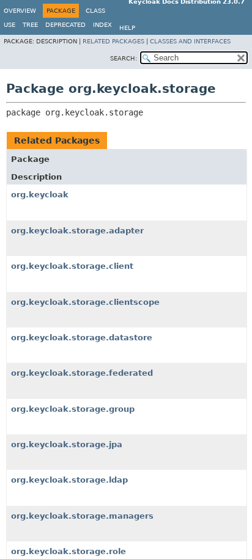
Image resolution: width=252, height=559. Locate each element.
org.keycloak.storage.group (73, 409)
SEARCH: (123, 58)
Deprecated (65, 24)
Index (102, 24)
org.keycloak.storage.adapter (77, 230)
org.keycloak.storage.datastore (81, 337)
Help (127, 27)
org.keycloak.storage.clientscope (85, 302)
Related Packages (113, 41)
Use (9, 24)
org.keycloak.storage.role (68, 551)
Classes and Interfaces (190, 41)
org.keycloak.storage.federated (82, 373)
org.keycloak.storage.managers (82, 516)
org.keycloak (40, 194)
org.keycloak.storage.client (72, 266)
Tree (30, 24)
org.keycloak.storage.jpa (66, 444)
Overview (20, 10)
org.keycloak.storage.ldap (69, 479)
